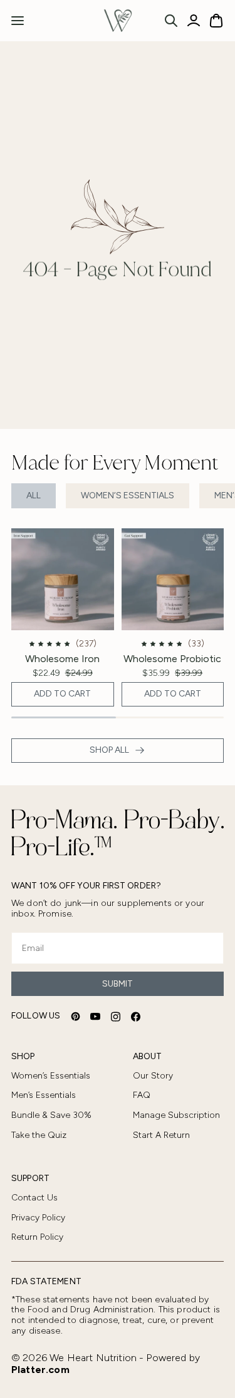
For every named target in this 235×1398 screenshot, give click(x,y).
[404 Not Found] (117, 20)
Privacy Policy (38, 1217)
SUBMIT (117, 983)
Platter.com (40, 1369)
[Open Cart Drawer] (216, 20)
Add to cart (62, 693)
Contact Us (34, 1197)
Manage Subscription (176, 1115)
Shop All (109, 750)
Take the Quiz (38, 1135)
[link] (62, 617)
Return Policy (37, 1237)
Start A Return (161, 1135)
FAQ (141, 1095)
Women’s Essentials (127, 495)
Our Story (153, 1075)
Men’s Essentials (43, 1095)
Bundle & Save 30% (51, 1115)
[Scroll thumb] (63, 717)
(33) (196, 643)
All (33, 495)
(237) (86, 643)
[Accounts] (193, 20)
